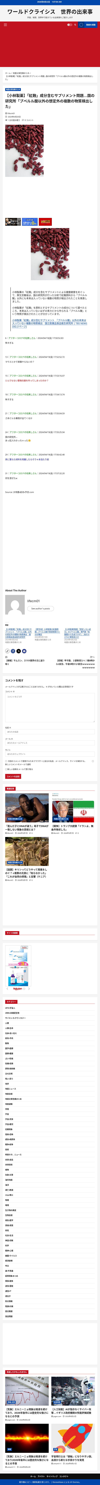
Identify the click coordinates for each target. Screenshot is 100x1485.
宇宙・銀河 (9, 1124)
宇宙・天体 (9, 1119)
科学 (7, 1245)
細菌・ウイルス (11, 1256)
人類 (7, 1023)
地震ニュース (10, 1089)
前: (25, 660)
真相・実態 (9, 1225)
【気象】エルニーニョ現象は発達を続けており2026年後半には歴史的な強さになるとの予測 (27, 1460)
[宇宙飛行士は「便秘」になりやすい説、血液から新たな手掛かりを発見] (73, 1438)
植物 (7, 1170)
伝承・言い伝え (11, 1033)
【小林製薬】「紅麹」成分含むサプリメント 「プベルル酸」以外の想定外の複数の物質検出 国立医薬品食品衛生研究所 (18, 633)
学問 (7, 1109)
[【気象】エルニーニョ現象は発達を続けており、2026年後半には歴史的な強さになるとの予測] (27, 1391)
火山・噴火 (9, 1195)
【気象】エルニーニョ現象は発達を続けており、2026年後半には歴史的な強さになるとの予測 (26, 1413)
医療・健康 (9, 1053)
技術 (7, 1149)
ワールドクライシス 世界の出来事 (50, 11)
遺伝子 (8, 1296)
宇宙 (7, 1114)
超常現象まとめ (11, 1276)
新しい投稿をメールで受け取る (20, 769)
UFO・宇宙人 (10, 1008)
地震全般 (8, 1094)
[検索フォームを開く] (75, 24)
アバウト (41, 1476)
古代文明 (8, 1073)
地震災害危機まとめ (13, 89)
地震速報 (8, 1104)
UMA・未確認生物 (12, 1013)
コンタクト (63, 1476)
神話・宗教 (9, 1240)
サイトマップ (52, 1476)
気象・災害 (9, 1175)
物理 (7, 1200)
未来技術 (8, 1164)
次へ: (75, 662)
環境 (7, 1205)
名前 (8, 727)
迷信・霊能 (9, 1286)
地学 (7, 1084)
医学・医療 (9, 1048)
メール (9, 739)
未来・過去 (9, 1160)
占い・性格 (9, 1058)
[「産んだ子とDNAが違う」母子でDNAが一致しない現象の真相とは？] (27, 807)
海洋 (7, 1185)
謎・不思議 (9, 1271)
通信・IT (8, 1291)
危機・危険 (9, 1063)
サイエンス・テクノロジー (15, 1018)
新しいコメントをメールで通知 (18, 764)
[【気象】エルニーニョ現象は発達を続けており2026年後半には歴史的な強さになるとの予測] (27, 1438)
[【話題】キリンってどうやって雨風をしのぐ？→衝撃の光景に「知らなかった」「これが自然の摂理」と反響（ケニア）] (27, 851)
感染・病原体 (10, 1139)
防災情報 (8, 1301)
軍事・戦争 (9, 1281)
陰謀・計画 (9, 1306)
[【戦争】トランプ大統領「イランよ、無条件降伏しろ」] (73, 807)
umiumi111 (11, 1467)
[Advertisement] (50, 47)
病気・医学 (9, 1220)
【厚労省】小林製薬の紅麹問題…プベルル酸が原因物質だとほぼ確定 (47, 632)
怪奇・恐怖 (9, 1134)
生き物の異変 (10, 1210)
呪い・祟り (9, 1079)
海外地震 (8, 1180)
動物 (7, 1043)
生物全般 (8, 1215)
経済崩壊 (8, 1261)
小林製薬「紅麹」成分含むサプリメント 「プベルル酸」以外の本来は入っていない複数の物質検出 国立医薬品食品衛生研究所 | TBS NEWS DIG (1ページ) (49, 323)
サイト (8, 750)
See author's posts (40, 608)
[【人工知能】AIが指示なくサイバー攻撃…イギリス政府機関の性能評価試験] (73, 1391)
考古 (7, 1266)
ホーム (33, 1476)
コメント (10, 691)
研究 (7, 1230)
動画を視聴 (90, 25)
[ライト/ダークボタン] (69, 24)
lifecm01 (11, 113)
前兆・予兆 (9, 1038)
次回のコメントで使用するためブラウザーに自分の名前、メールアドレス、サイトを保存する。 (47, 761)
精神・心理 (9, 1250)
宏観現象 (8, 1129)
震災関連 (8, 1311)
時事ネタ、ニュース (13, 1154)
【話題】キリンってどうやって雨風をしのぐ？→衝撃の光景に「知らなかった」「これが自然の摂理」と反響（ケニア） (26, 873)
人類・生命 (9, 1028)
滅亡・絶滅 (9, 1190)
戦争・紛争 (9, 1144)
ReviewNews (58, 1482)
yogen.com (11, 1420)
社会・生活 (9, 1235)
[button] (5, 25)
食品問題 (8, 1316)
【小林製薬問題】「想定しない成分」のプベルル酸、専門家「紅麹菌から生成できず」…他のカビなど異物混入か (77, 633)
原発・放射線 (10, 1068)
